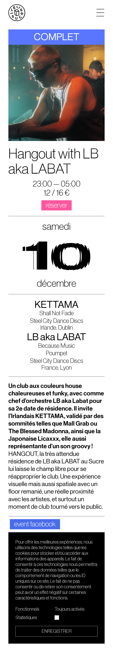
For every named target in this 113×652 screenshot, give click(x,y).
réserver (56, 205)
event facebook (35, 524)
